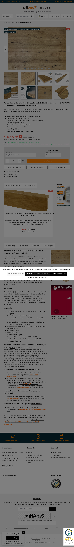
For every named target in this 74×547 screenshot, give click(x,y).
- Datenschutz (43, 277)
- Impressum (30, 277)
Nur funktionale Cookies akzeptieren (37, 274)
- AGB (37, 277)
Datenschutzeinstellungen (16, 274)
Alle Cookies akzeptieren (59, 274)
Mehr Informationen (64, 269)
